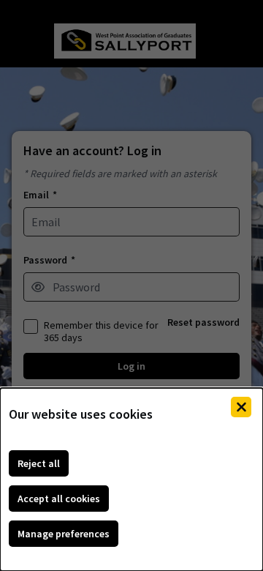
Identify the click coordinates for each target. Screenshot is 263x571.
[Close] (241, 407)
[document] (131, 479)
